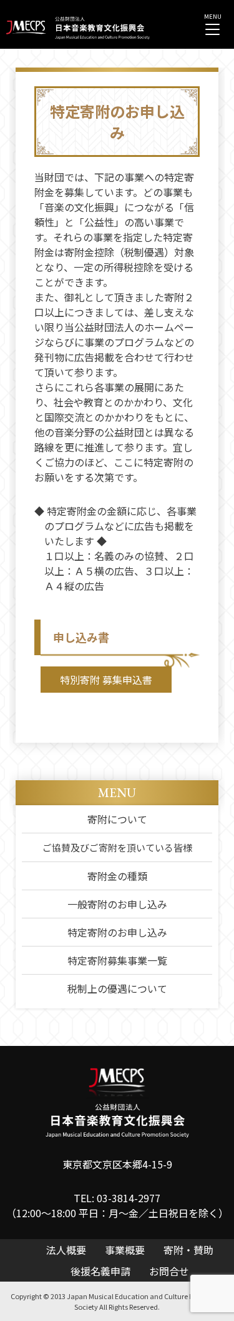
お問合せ (169, 1270)
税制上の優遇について (117, 988)
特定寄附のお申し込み (117, 932)
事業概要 (125, 1249)
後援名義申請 (100, 1270)
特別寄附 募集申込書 (106, 679)
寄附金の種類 (117, 875)
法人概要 (66, 1249)
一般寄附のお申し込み (117, 904)
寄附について (117, 818)
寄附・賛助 (188, 1249)
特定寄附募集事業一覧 (117, 960)
